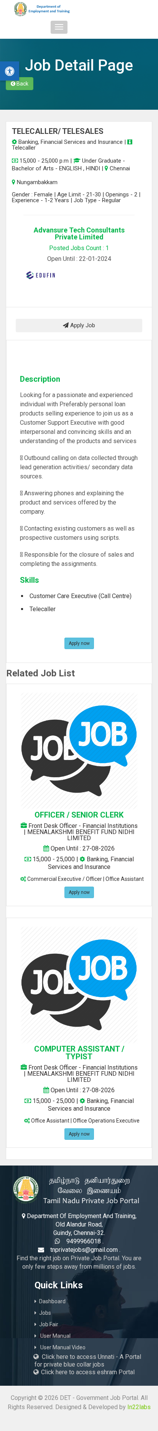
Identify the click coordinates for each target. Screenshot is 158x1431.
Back (21, 84)
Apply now (79, 643)
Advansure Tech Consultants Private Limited (79, 233)
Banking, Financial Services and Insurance (70, 141)
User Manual (55, 1336)
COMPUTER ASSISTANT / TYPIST (79, 1052)
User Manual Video (62, 1347)
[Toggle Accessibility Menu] (9, 71)
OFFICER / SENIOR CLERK (79, 814)
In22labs (139, 1407)
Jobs (45, 1313)
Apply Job (82, 325)
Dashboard (52, 1301)
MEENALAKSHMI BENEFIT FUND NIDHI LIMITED (81, 835)
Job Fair (48, 1324)
